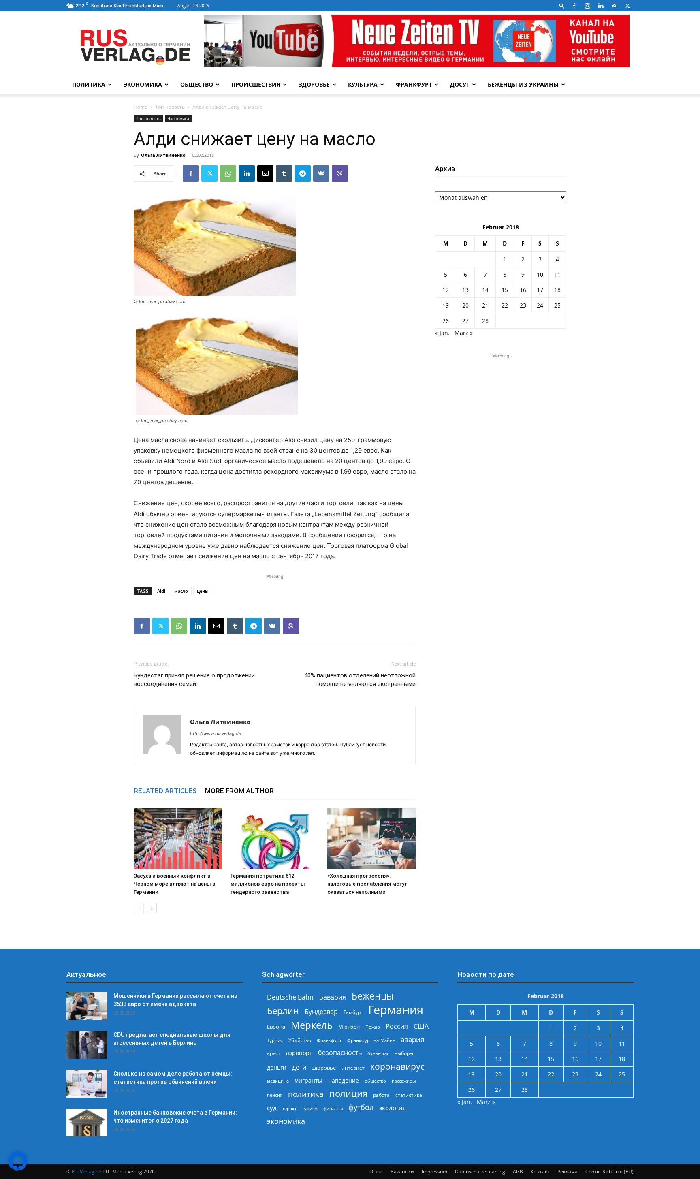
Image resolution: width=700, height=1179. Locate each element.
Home (140, 106)
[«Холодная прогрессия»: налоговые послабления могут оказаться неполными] (371, 838)
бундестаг (378, 1053)
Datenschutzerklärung (480, 1171)
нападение (343, 1080)
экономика (286, 1121)
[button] (562, 5)
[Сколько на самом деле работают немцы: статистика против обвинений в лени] (86, 1084)
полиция (348, 1093)
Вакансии (402, 1171)
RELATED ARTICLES (165, 791)
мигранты (308, 1080)
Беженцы (373, 996)
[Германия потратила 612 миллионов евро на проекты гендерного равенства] (274, 838)
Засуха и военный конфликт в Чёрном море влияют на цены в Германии (175, 884)
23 (523, 305)
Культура (363, 84)
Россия (397, 1026)
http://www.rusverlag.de (215, 733)
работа (381, 1094)
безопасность (340, 1053)
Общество (196, 84)
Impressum (434, 1171)
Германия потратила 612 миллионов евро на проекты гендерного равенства (267, 884)
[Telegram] (303, 173)
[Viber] (340, 173)
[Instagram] (587, 5)
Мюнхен (349, 1026)
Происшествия (255, 84)
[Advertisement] (500, 410)
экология (392, 1108)
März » (464, 333)
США (421, 1026)
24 (540, 305)
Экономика (143, 84)
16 (523, 290)
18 (557, 290)
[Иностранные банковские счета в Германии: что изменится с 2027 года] (86, 1122)
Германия (395, 1010)
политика (306, 1093)
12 (445, 290)
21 (485, 305)
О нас (376, 1171)
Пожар (372, 1027)
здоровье (324, 1067)
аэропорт (299, 1053)
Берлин (283, 1010)
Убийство (299, 1040)
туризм (310, 1108)
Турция (275, 1040)
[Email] (265, 173)
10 (540, 274)
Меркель (312, 1025)
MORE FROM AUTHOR (239, 791)
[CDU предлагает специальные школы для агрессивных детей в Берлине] (86, 1045)
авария (412, 1039)
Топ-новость (170, 106)
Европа (276, 1026)
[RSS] (614, 5)
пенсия (274, 1095)
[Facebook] (574, 5)
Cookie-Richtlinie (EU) (609, 1171)
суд (272, 1108)
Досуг (460, 84)
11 (557, 274)
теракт (289, 1108)
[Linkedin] (601, 5)
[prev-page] (139, 908)
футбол (360, 1107)
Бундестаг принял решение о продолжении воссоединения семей (194, 680)
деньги (276, 1067)
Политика (88, 84)
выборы (404, 1053)
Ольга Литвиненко (163, 155)
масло (181, 591)
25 (557, 305)
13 (465, 290)
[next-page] (152, 908)
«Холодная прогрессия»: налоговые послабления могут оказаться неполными (367, 884)
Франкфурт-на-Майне (371, 1040)
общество (375, 1081)
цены (203, 591)
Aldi (161, 591)
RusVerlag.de (86, 1171)
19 (445, 305)
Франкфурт (414, 84)
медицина (278, 1081)
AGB (518, 1171)
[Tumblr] (284, 173)
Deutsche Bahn (290, 997)
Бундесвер (321, 1012)
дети (299, 1067)
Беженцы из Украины (523, 84)
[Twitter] (627, 5)
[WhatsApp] (228, 173)
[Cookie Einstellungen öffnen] (18, 1168)
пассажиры (404, 1081)
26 (445, 321)
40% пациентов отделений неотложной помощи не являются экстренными (360, 680)
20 (465, 305)
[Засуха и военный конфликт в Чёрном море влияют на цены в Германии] (178, 838)
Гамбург (353, 1012)
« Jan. (442, 333)
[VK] (321, 173)
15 (505, 290)
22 (505, 305)
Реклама (567, 1171)
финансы (333, 1108)
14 (485, 290)
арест (273, 1053)
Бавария (332, 997)
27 (465, 321)
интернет (353, 1067)
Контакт (540, 1171)
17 (540, 290)
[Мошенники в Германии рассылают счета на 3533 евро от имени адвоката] (86, 1006)
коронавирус (397, 1066)
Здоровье (314, 84)
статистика (408, 1095)
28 (485, 321)
